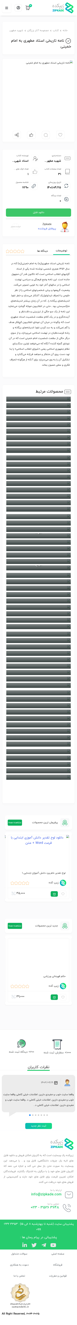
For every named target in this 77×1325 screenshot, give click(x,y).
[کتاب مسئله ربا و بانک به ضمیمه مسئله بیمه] (38, 561)
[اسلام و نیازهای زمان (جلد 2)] (38, 758)
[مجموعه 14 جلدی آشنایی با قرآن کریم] (38, 405)
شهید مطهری (16, 30)
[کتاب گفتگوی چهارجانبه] (38, 548)
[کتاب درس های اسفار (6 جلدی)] (38, 502)
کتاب (56, 30)
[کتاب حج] (38, 450)
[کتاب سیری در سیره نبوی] (38, 483)
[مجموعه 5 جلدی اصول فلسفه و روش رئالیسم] (38, 411)
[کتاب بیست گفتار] (38, 737)
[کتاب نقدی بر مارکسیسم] (38, 594)
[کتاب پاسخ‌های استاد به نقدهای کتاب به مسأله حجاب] (38, 731)
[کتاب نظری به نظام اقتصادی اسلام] (38, 601)
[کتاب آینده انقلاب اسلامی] (38, 431)
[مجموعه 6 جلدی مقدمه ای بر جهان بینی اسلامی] (38, 555)
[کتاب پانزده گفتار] (38, 724)
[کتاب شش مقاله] (38, 659)
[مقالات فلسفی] (38, 607)
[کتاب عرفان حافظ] (38, 653)
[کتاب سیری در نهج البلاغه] (38, 496)
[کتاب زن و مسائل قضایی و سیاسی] (38, 678)
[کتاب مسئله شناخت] (38, 620)
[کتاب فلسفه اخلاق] (38, 529)
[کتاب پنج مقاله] (38, 718)
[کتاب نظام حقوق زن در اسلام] (38, 581)
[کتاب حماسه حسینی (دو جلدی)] (38, 692)
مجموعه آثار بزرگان (38, 30)
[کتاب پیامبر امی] (38, 470)
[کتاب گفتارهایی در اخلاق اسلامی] (38, 634)
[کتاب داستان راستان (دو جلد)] (38, 489)
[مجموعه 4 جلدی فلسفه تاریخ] (38, 542)
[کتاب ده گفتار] (38, 509)
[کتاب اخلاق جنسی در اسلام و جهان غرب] (38, 777)
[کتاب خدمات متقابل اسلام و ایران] (38, 477)
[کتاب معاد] (38, 613)
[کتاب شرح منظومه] (38, 666)
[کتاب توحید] (38, 705)
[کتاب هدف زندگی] (38, 588)
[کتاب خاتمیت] (38, 464)
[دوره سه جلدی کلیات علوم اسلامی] (38, 640)
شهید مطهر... (53, 161)
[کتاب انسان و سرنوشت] (38, 744)
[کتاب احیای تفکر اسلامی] (38, 399)
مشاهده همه (14, 822)
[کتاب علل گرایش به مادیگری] (38, 646)
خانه (65, 30)
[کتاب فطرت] (38, 523)
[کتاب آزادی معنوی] (38, 770)
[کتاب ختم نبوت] (38, 685)
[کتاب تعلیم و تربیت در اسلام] (38, 712)
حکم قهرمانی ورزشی (54, 976)
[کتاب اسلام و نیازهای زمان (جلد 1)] (38, 764)
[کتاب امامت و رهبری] (38, 751)
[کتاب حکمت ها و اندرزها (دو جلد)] (38, 457)
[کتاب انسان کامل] (38, 424)
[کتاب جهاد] (38, 443)
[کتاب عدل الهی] (38, 516)
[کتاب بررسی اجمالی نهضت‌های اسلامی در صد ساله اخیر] (38, 437)
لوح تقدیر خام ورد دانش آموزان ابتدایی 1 (44, 873)
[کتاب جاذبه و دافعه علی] (38, 699)
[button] (47, 1115)
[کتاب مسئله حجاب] (38, 626)
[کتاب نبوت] (38, 575)
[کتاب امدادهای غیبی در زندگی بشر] (38, 418)
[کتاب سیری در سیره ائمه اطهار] (38, 672)
